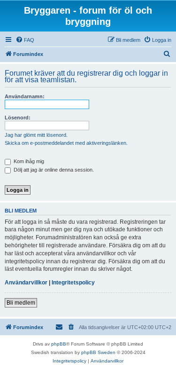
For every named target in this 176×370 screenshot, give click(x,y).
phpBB (58, 343)
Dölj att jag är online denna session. (53, 170)
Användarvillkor (26, 282)
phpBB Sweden (98, 352)
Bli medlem (21, 302)
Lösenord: (18, 117)
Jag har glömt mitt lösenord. (36, 135)
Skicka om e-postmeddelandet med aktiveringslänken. (66, 143)
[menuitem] (24, 40)
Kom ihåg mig (28, 161)
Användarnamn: (25, 96)
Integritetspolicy (73, 282)
